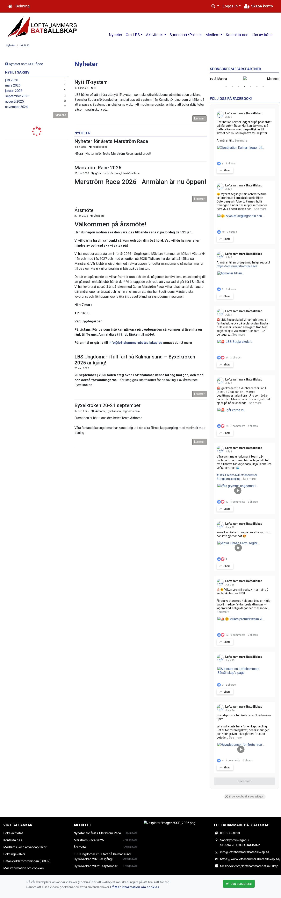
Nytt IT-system (91, 82)
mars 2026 (13, 85)
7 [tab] (263, 86)
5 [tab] (251, 86)
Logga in (230, 6)
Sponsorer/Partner (186, 34)
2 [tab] (232, 86)
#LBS (220, 475)
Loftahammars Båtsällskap (243, 113)
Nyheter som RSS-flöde (25, 64)
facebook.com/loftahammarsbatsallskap (249, 866)
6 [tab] (257, 86)
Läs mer (199, 118)
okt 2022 (24, 45)
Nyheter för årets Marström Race (111, 141)
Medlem (212, 34)
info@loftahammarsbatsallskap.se (135, 343)
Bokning (22, 6)
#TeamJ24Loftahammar (240, 475)
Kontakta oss (237, 34)
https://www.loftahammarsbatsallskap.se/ (250, 859)
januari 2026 (13, 91)
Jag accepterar (240, 884)
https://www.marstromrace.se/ (237, 266)
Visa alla (60, 115)
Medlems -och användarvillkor (24, 847)
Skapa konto (261, 6)
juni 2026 (11, 80)
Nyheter (115, 34)
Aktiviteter (154, 34)
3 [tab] (238, 86)
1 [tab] (226, 86)
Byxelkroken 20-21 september (107, 405)
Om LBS (133, 34)
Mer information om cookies (23, 868)
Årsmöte (84, 210)
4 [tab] (245, 86)
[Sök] (215, 6)
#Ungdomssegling (228, 478)
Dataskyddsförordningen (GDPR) (26, 861)
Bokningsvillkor (14, 854)
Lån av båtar (262, 34)
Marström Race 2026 (98, 168)
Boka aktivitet (13, 833)
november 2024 (16, 107)
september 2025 (17, 96)
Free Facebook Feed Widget (246, 796)
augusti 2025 (14, 101)
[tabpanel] (244, 78)
